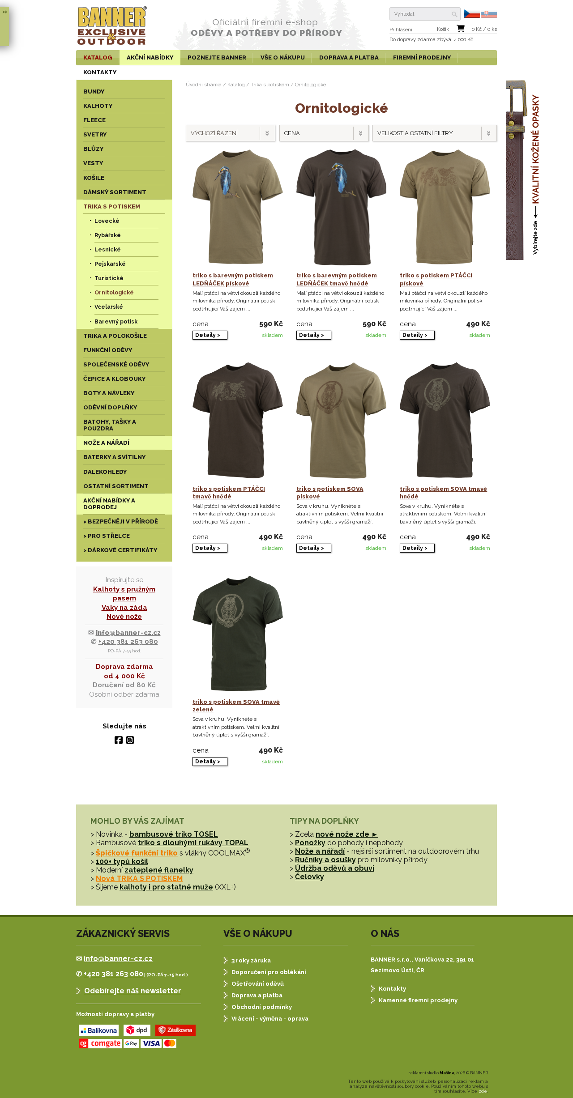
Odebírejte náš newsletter (132, 991)
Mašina (447, 1073)
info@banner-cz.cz (128, 633)
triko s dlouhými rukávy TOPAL (193, 842)
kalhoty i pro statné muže (166, 887)
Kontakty (392, 988)
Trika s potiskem (270, 84)
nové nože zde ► (347, 834)
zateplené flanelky (158, 870)
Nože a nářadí (320, 851)
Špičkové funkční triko (137, 853)
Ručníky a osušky (325, 859)
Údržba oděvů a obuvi (334, 868)
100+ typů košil (122, 861)
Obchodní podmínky (261, 1007)
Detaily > (207, 335)
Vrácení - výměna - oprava (269, 1018)
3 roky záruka (251, 960)
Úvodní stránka (204, 84)
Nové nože (124, 617)
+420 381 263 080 (128, 642)
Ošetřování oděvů (257, 983)
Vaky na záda (124, 608)
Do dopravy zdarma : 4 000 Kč (431, 40)
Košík (443, 29)
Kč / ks (484, 29)
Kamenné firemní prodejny (418, 1000)
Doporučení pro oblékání (268, 972)
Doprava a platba (256, 995)
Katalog (236, 84)
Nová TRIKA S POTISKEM (139, 878)
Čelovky (309, 876)
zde (483, 1091)
